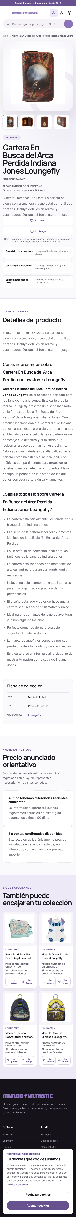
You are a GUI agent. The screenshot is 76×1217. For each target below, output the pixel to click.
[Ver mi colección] (69, 13)
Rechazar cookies (38, 1194)
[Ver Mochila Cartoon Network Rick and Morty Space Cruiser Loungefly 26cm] (20, 1008)
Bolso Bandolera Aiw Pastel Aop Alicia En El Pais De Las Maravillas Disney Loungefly (18, 960)
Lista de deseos (49, 1140)
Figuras (7, 1147)
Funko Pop (8, 1134)
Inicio (6, 35)
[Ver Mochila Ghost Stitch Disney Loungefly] (56, 929)
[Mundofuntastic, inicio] (25, 12)
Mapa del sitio (48, 1147)
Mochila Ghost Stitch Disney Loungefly (54, 956)
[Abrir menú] (7, 13)
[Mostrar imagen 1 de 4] (10, 122)
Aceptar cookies (38, 1205)
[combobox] (37, 24)
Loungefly (34, 715)
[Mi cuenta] (61, 13)
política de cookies (18, 1184)
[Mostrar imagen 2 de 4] (27, 122)
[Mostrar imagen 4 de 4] (61, 122)
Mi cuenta (46, 1134)
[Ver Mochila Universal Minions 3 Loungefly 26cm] (56, 1008)
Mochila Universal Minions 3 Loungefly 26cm (54, 1036)
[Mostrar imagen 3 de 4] (44, 122)
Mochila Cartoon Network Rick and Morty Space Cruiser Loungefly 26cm (19, 1038)
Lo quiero (40, 220)
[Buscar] (68, 24)
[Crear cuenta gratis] (54, 13)
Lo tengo (40, 231)
